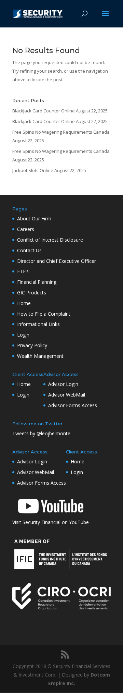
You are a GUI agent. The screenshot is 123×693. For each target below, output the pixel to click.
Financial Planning (36, 282)
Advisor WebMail (66, 394)
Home (24, 303)
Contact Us (29, 250)
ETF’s (23, 271)
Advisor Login (63, 384)
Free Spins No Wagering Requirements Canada (61, 132)
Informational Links (38, 324)
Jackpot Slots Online (32, 170)
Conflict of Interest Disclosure (50, 239)
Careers (25, 229)
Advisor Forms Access (72, 405)
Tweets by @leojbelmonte (41, 433)
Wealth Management (40, 356)
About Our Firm (34, 218)
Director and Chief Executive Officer (56, 261)
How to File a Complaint (43, 314)
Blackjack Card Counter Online (43, 111)
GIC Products (31, 292)
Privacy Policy (32, 345)
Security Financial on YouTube (56, 522)
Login (23, 334)
